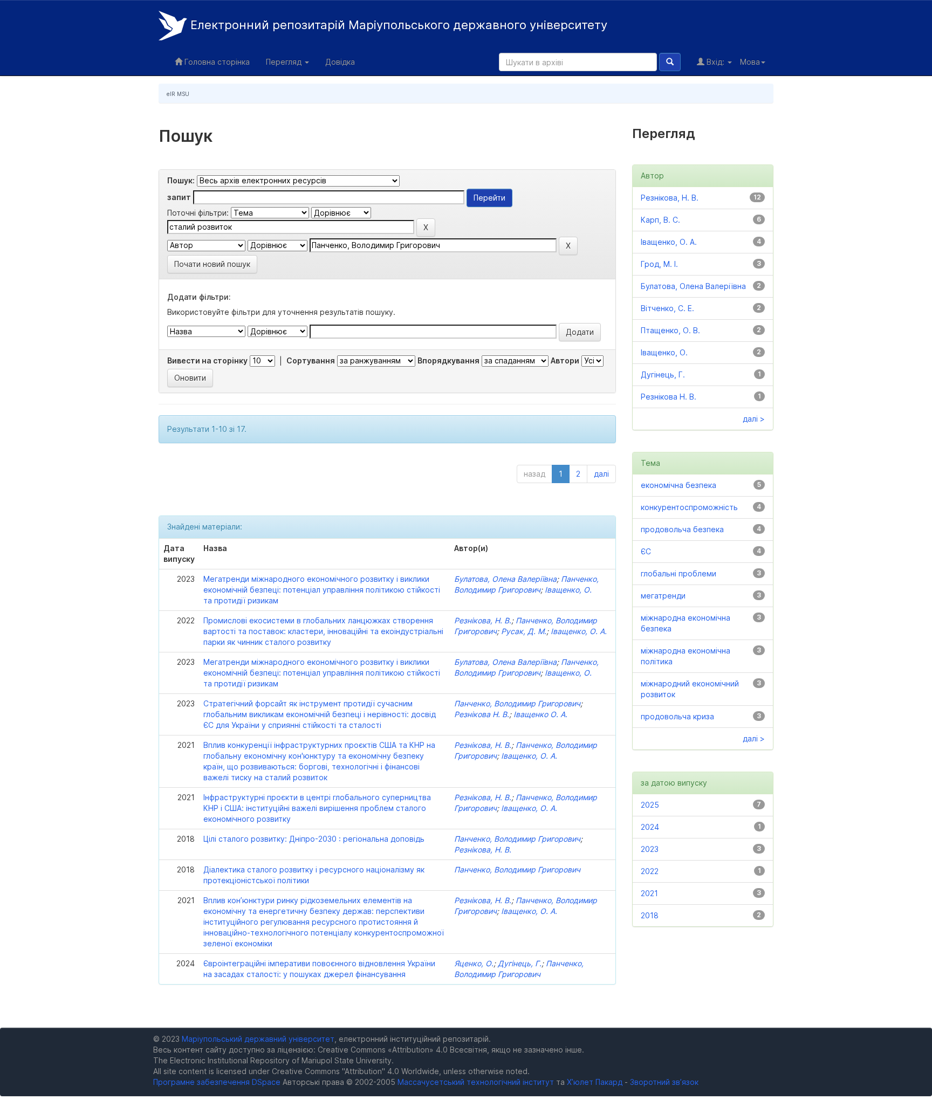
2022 (650, 871)
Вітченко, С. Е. (667, 308)
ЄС (646, 551)
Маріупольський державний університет (258, 1038)
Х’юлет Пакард (594, 1082)
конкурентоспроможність (689, 507)
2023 (650, 849)
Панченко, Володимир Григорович (517, 703)
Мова (750, 61)
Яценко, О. (474, 963)
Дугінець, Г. (520, 963)
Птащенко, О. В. (670, 330)
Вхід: (715, 61)
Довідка (340, 61)
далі (601, 473)
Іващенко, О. (568, 589)
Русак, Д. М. (523, 631)
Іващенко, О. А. (579, 631)
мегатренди (663, 595)
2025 (650, 804)
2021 (649, 893)
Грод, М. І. (659, 264)
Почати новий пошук (212, 264)
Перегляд (285, 61)
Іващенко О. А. (540, 714)
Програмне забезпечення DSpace (216, 1082)
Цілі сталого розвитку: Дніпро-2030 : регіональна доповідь (313, 838)
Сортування (310, 360)
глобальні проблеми (678, 573)
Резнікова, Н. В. (482, 620)
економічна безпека (678, 485)
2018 (650, 915)
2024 (650, 826)
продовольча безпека (682, 529)
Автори (565, 360)
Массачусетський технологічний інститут (476, 1082)
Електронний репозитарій (397, 25)
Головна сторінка (216, 61)
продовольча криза (677, 716)
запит (179, 197)
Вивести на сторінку (207, 360)
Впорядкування (448, 360)
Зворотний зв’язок (664, 1082)
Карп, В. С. (660, 219)
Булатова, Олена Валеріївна (505, 578)
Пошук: (181, 180)
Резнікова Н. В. (481, 714)
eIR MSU (178, 94)
